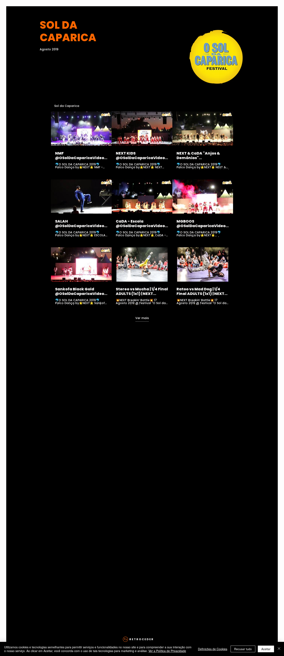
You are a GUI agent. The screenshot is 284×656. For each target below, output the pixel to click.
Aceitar (265, 649)
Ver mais (142, 318)
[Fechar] (279, 649)
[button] (142, 639)
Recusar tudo (243, 649)
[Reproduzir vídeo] (81, 128)
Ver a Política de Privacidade (167, 651)
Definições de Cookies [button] (212, 649)
